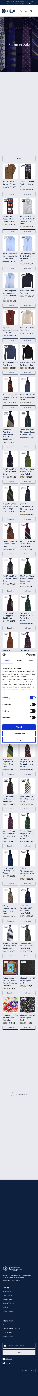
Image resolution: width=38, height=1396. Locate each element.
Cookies (5, 1307)
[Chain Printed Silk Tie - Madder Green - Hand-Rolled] (27, 419)
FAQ (4, 1324)
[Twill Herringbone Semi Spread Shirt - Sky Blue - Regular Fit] (10, 280)
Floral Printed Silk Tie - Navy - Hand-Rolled (9, 471)
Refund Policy (7, 1299)
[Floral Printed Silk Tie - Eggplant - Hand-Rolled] (10, 603)
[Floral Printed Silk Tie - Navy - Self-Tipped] (10, 858)
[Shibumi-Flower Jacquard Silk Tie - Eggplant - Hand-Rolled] (10, 821)
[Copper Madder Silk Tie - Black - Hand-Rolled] (10, 384)
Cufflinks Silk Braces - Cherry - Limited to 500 (9, 218)
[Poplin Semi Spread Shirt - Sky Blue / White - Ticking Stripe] (27, 243)
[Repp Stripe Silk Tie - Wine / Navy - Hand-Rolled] (27, 531)
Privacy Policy (7, 1295)
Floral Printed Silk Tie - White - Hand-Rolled (27, 798)
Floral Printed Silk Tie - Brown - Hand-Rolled (10, 578)
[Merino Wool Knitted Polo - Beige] (27, 317)
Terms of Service (8, 1303)
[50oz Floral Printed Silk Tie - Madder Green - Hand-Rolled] (27, 566)
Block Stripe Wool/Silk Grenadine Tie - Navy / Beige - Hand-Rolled (8, 434)
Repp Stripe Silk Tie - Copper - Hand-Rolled (10, 543)
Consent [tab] (7, 660)
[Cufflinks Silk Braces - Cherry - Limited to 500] (10, 206)
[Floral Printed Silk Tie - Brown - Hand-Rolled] (10, 566)
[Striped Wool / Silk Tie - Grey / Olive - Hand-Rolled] (27, 933)
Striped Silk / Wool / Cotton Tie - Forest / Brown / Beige (10, 506)
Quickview (10, 194)
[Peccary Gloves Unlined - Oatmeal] (10, 171)
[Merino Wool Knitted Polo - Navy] (27, 280)
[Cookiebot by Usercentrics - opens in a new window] (27, 654)
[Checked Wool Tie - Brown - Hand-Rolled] (10, 895)
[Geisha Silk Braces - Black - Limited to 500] (27, 171)
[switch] (33, 704)
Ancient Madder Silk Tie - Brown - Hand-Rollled (27, 397)
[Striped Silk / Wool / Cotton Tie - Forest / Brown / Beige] (10, 493)
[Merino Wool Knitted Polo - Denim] (10, 352)
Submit (19, 1353)
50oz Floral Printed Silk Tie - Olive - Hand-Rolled (27, 471)
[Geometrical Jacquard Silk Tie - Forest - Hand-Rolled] (27, 603)
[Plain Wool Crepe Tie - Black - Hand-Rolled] (27, 858)
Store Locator (7, 1332)
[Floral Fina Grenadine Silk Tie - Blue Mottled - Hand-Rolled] (27, 895)
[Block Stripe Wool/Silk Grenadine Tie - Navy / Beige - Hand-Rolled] (10, 419)
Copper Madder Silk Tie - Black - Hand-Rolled (10, 397)
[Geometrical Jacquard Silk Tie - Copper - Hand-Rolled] (10, 640)
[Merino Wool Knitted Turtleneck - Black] (27, 352)
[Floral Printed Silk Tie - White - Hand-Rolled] (27, 786)
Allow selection (19, 733)
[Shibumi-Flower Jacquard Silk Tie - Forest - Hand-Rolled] (27, 821)
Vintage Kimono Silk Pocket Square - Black (27, 980)
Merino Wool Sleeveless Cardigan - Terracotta (10, 330)
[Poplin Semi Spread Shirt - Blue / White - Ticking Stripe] (10, 243)
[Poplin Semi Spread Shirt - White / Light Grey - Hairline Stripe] (27, 206)
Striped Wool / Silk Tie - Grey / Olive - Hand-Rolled (27, 945)
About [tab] (31, 660)
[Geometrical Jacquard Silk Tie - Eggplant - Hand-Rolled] (27, 640)
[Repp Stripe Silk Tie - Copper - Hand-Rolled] (10, 531)
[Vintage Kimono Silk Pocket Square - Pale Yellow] (10, 1005)
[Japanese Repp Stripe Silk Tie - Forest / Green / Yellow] (10, 749)
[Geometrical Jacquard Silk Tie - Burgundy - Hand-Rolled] (27, 749)
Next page (21, 1094)
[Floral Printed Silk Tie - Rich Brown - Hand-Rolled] (10, 786)
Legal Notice (7, 1291)
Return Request (8, 1311)
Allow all (19, 727)
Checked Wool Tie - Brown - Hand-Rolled (10, 910)
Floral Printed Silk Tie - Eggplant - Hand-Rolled (9, 615)
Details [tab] (19, 660)
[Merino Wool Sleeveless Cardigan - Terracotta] (10, 317)
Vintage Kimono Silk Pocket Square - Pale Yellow (10, 1017)
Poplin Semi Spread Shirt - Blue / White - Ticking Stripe (10, 256)
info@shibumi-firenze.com (11, 1280)
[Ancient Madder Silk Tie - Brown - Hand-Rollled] (27, 384)
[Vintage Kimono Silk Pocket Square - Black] (27, 968)
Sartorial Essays (8, 1336)
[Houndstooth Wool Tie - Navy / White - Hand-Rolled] (10, 933)
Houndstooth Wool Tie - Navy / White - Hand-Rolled (10, 945)
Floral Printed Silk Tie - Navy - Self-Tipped (9, 870)
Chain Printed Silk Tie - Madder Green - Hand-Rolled (27, 432)
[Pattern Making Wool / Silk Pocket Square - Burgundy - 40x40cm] (10, 968)
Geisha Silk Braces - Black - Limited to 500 (27, 184)
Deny (19, 740)
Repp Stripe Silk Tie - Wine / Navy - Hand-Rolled (27, 543)
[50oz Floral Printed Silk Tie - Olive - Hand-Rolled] (27, 459)
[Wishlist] (26, 11)
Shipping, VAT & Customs (11, 1328)
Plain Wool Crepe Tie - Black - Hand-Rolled (27, 873)
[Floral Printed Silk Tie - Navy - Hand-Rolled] (10, 459)
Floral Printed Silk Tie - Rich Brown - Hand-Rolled (9, 798)
